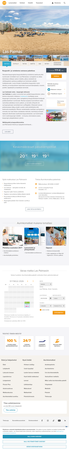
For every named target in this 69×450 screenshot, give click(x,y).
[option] (34, 32)
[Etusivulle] (4, 3)
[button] (56, 115)
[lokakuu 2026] (33, 281)
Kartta (32, 64)
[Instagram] (47, 420)
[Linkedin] (65, 420)
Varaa (56, 76)
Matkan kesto (57, 295)
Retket (47, 64)
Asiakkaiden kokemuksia (57, 63)
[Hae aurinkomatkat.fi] (64, 3)
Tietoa (24, 64)
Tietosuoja (6, 420)
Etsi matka (59, 313)
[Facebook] (42, 420)
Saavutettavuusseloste (18, 420)
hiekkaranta (24, 96)
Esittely (6, 64)
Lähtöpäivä (43, 295)
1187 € (27, 305)
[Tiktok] (53, 420)
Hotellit (16, 64)
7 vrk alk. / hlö (56, 70)
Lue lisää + (8, 131)
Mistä (41, 281)
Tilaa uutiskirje (10, 410)
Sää (40, 64)
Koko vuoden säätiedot (34, 164)
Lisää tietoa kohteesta (34, 209)
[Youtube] (59, 420)
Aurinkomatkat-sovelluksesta (61, 104)
